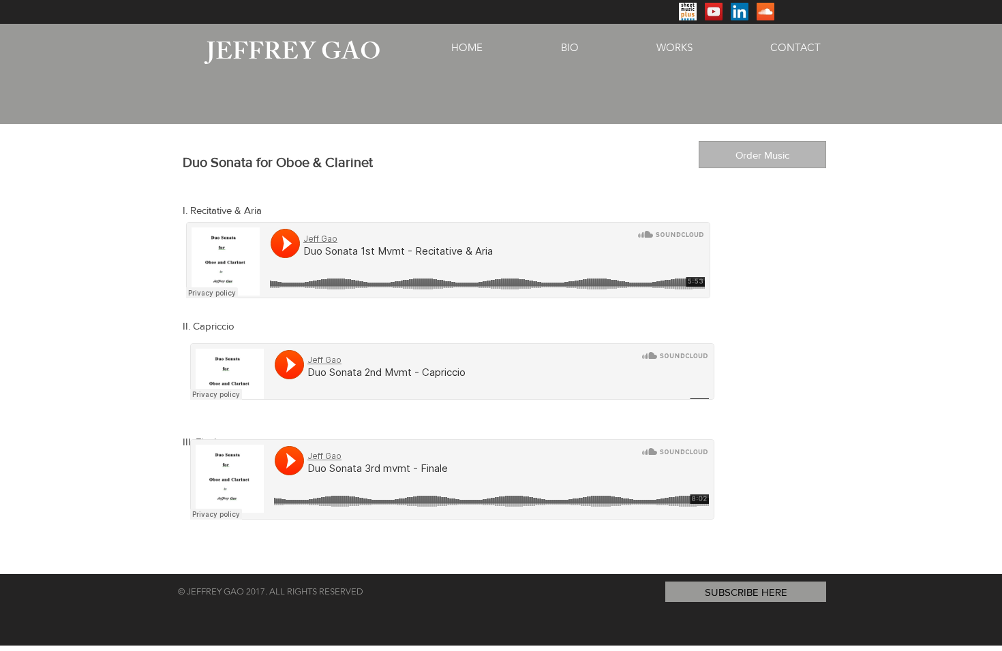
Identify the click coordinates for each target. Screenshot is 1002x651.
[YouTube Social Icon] (714, 11)
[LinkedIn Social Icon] (739, 11)
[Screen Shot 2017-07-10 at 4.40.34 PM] (688, 11)
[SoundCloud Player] (448, 260)
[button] (745, 592)
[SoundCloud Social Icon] (765, 11)
